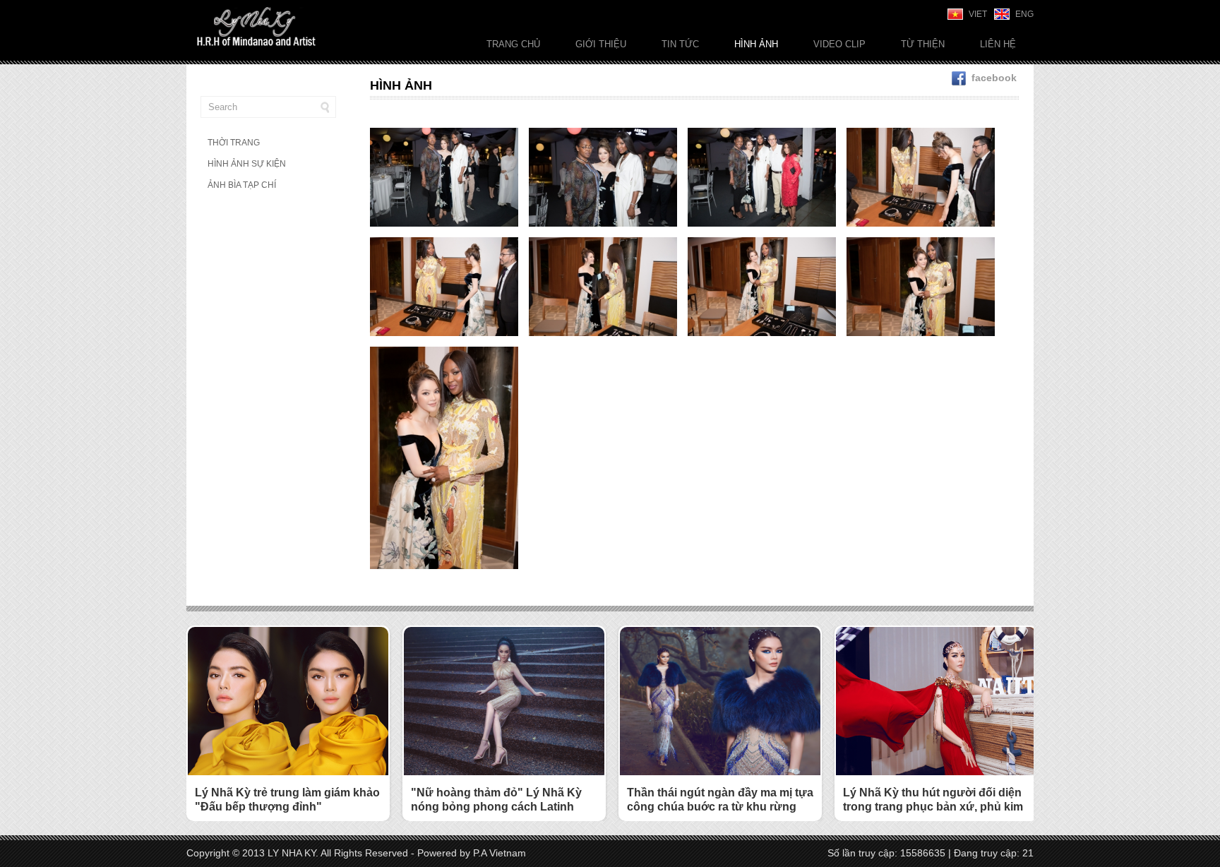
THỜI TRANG (234, 143)
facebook (994, 77)
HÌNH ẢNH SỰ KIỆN (247, 164)
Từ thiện (923, 44)
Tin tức (680, 44)
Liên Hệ (998, 44)
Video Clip (839, 44)
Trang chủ (513, 44)
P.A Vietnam (499, 853)
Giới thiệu (600, 44)
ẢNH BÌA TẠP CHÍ (242, 185)
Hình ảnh (756, 44)
